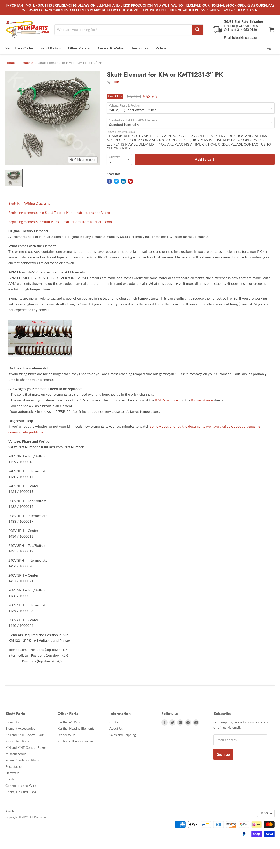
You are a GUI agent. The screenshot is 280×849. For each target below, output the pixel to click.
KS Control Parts (17, 741)
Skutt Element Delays (121, 132)
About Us (116, 728)
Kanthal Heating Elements (76, 728)
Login (269, 48)
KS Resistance (202, 400)
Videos (161, 48)
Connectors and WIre (20, 785)
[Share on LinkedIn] (123, 181)
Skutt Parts (50, 48)
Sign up (223, 754)
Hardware (12, 773)
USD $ (264, 813)
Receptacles (14, 766)
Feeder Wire (66, 735)
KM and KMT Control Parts (25, 735)
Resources (140, 48)
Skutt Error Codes (19, 48)
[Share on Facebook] (109, 181)
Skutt (115, 82)
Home (10, 63)
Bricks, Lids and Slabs (20, 792)
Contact (115, 722)
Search (9, 811)
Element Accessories (20, 728)
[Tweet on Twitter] (116, 181)
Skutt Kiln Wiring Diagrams (29, 203)
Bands (9, 779)
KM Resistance (166, 400)
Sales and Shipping (122, 735)
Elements (26, 63)
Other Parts (77, 48)
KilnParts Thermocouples (76, 741)
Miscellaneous (15, 754)
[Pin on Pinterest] (130, 181)
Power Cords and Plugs (22, 760)
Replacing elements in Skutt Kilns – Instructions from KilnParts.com (60, 222)
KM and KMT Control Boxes (25, 747)
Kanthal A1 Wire (69, 722)
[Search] (197, 30)
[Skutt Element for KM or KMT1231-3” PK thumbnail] (13, 178)
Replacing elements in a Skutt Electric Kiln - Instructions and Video (59, 212)
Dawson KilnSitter (110, 48)
